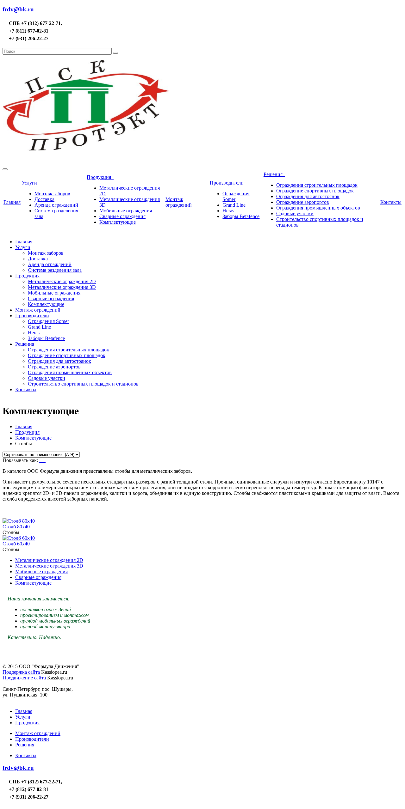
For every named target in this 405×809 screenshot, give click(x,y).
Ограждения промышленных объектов (318, 207)
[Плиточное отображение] (40, 460)
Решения (274, 174)
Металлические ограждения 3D (62, 287)
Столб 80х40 (16, 526)
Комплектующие (117, 222)
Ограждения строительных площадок (317, 185)
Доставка (44, 199)
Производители (228, 183)
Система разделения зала (55, 270)
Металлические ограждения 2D (62, 281)
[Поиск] (115, 53)
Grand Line (234, 205)
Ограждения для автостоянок (308, 196)
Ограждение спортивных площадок (315, 190)
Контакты (391, 202)
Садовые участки (295, 213)
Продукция (100, 177)
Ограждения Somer (48, 321)
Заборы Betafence (240, 216)
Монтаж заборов (52, 193)
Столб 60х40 (16, 543)
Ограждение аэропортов (302, 202)
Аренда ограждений (56, 205)
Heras (228, 210)
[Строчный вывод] (43, 460)
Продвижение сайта (24, 677)
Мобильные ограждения (125, 210)
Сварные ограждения (122, 216)
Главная (12, 202)
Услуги (31, 183)
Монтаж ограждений (178, 202)
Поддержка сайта (21, 672)
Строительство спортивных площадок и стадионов (83, 383)
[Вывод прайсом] (45, 460)
